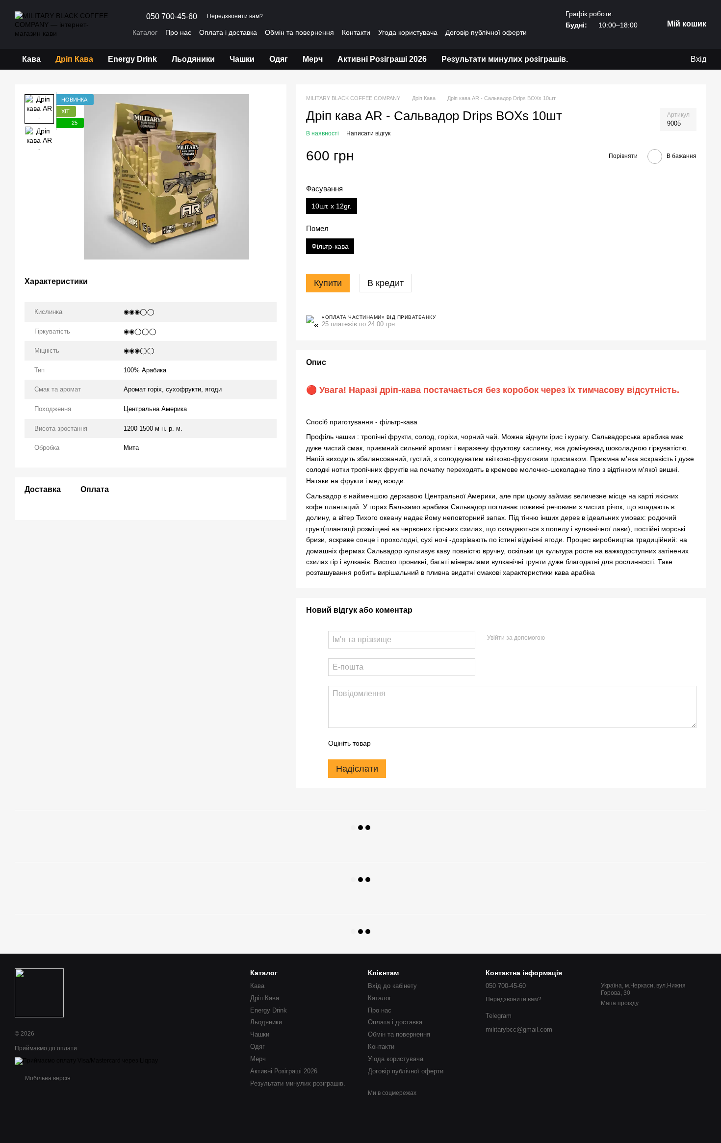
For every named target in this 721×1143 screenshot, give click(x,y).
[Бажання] (642, 59)
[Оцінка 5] (450, 744)
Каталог (144, 32)
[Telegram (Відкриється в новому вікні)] (288, 17)
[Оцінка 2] (403, 744)
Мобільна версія (47, 1078)
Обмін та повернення (299, 32)
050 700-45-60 (171, 17)
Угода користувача (408, 32)
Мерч (313, 59)
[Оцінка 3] (418, 744)
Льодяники (193, 59)
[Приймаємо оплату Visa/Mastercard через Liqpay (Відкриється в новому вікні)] (86, 1060)
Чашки (242, 59)
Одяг (278, 59)
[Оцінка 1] (387, 744)
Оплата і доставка (228, 32)
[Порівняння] (662, 59)
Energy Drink (132, 59)
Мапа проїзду (620, 1003)
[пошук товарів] (593, 59)
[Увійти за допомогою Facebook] (556, 638)
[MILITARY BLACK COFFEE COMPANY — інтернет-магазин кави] (39, 992)
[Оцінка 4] (434, 744)
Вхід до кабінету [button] (392, 985)
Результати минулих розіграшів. (504, 59)
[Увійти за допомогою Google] (571, 638)
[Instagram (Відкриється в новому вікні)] (277, 17)
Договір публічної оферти (486, 32)
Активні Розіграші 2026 (382, 59)
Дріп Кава (74, 59)
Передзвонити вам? (235, 16)
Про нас (178, 32)
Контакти (356, 32)
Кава (31, 59)
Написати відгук (368, 133)
